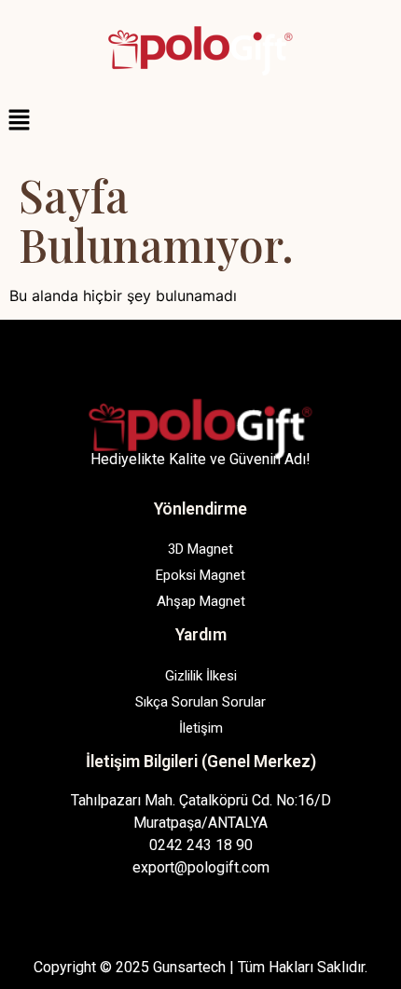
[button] (200, 121)
